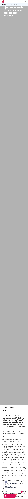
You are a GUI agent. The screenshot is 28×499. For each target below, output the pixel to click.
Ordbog (4, 4)
